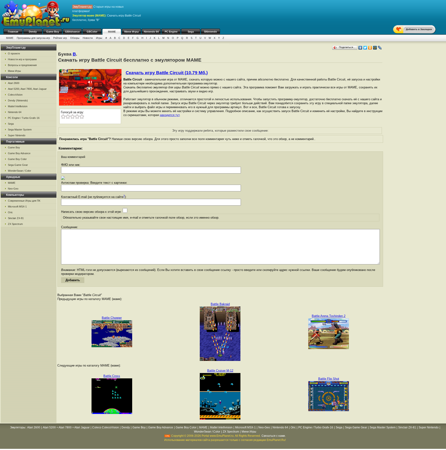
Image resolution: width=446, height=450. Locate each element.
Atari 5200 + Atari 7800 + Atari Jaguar (66, 427)
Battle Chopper (112, 318)
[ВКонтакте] (360, 48)
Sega (191, 31)
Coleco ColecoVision (105, 427)
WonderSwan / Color (19, 170)
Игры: (99, 38)
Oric (10, 212)
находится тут (170, 115)
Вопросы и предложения (22, 65)
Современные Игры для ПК (24, 200)
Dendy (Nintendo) (18, 100)
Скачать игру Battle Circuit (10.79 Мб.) (167, 72)
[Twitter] (365, 48)
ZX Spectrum (15, 224)
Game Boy (52, 31)
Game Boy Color (17, 159)
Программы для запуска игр (33, 38)
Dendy (33, 31)
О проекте (14, 53)
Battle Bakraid (220, 304)
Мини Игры (131, 31)
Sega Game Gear (18, 164)
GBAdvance (72, 31)
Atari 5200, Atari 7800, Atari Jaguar (27, 88)
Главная (13, 31)
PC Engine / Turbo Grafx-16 (23, 118)
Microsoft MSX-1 (17, 206)
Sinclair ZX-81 (16, 218)
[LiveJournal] (379, 48)
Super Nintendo (16, 135)
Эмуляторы (17, 427)
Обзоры (74, 38)
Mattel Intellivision (17, 106)
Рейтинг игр (60, 38)
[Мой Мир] (375, 48)
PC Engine (171, 31)
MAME (112, 31)
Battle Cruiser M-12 (220, 370)
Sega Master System (20, 129)
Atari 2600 (13, 83)
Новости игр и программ (22, 59)
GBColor (92, 31)
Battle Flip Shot (328, 378)
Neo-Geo (13, 188)
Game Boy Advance (19, 153)
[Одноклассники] (370, 48)
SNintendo (210, 31)
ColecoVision (15, 94)
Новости (88, 38)
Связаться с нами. (274, 435)
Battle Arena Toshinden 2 (328, 316)
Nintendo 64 (151, 31)
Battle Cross (111, 376)
